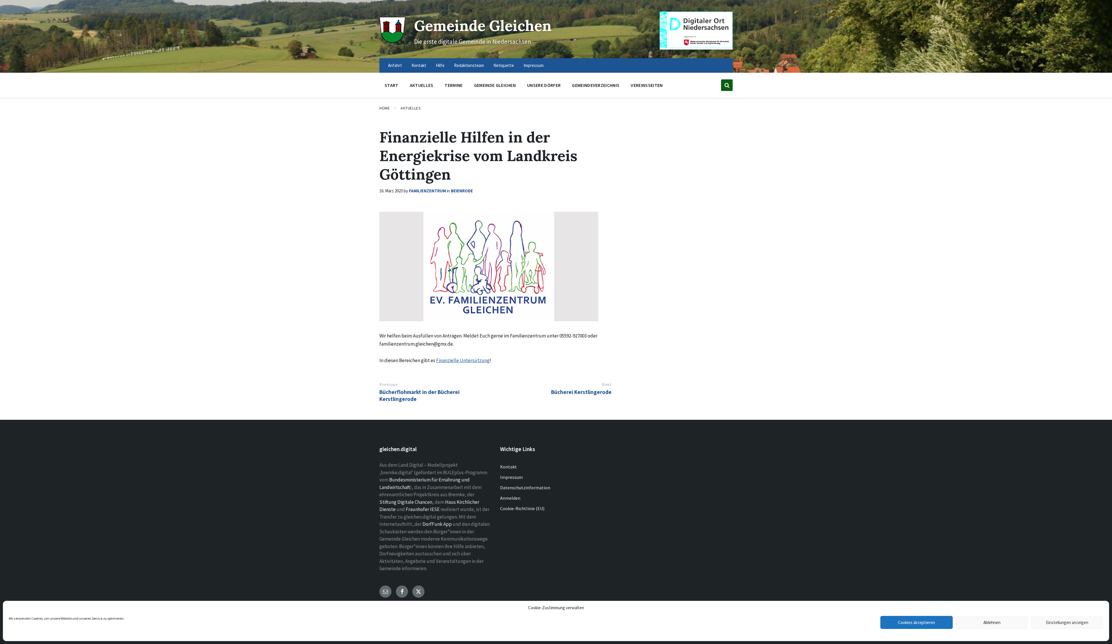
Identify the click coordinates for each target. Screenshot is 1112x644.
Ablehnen (992, 622)
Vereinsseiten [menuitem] (647, 85)
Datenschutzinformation (525, 487)
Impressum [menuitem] (534, 65)
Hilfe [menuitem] (440, 65)
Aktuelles (410, 108)
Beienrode (462, 191)
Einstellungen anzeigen (1067, 622)
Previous (388, 384)
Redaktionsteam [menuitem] (469, 65)
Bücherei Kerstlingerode (581, 391)
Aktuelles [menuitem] (422, 85)
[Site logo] (392, 41)
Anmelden (510, 498)
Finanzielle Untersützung (463, 360)
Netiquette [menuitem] (503, 65)
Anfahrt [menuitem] (395, 65)
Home (384, 108)
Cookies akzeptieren (916, 622)
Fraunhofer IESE (423, 509)
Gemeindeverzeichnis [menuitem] (595, 85)
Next (607, 384)
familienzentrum (427, 191)
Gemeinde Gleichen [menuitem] (495, 85)
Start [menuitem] (391, 85)
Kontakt (508, 467)
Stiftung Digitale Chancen (405, 502)
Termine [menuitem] (453, 85)
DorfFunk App (437, 524)
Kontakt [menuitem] (418, 65)
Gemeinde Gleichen (483, 25)
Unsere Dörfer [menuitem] (544, 85)
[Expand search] (727, 85)
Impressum (511, 477)
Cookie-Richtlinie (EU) (522, 508)
